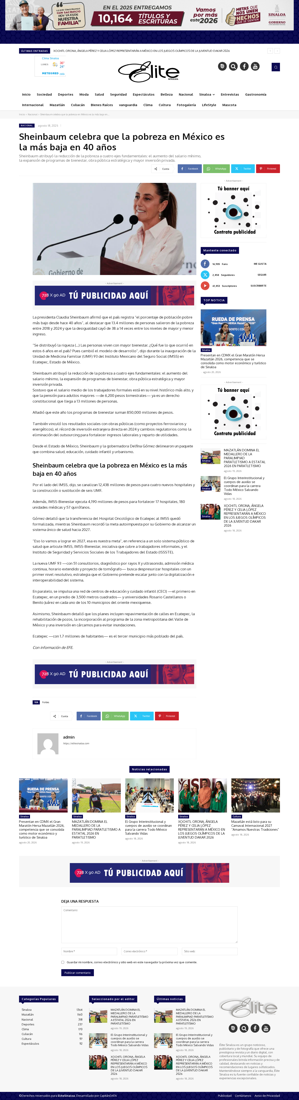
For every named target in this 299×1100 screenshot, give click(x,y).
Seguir (262, 274)
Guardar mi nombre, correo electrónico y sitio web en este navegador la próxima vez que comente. (132, 962)
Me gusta (260, 263)
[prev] (270, 51)
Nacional (32, 114)
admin (69, 737)
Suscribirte (258, 285)
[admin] (47, 743)
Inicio (22, 114)
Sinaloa (206, 350)
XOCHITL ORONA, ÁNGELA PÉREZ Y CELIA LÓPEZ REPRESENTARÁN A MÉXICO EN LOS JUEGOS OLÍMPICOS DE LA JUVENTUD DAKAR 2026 (245, 515)
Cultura (237, 816)
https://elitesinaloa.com (76, 743)
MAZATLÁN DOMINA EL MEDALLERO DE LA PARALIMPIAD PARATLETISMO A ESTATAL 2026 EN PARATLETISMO (96, 829)
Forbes (45, 702)
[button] (276, 67)
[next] (277, 51)
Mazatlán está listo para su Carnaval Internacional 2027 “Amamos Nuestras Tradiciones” (111, 51)
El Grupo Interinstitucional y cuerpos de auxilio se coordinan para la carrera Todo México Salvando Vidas (244, 486)
